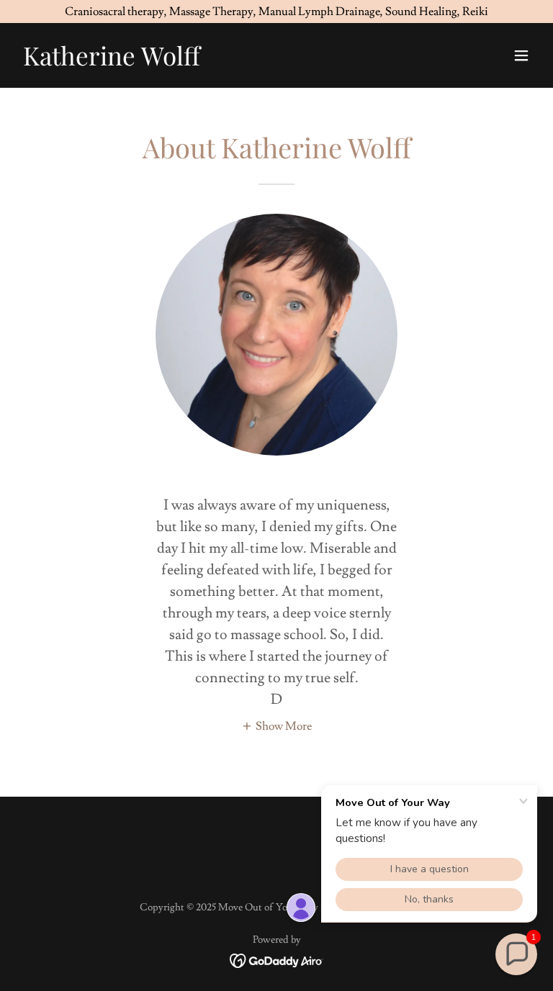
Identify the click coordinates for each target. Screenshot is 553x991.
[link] (111, 62)
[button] (521, 55)
